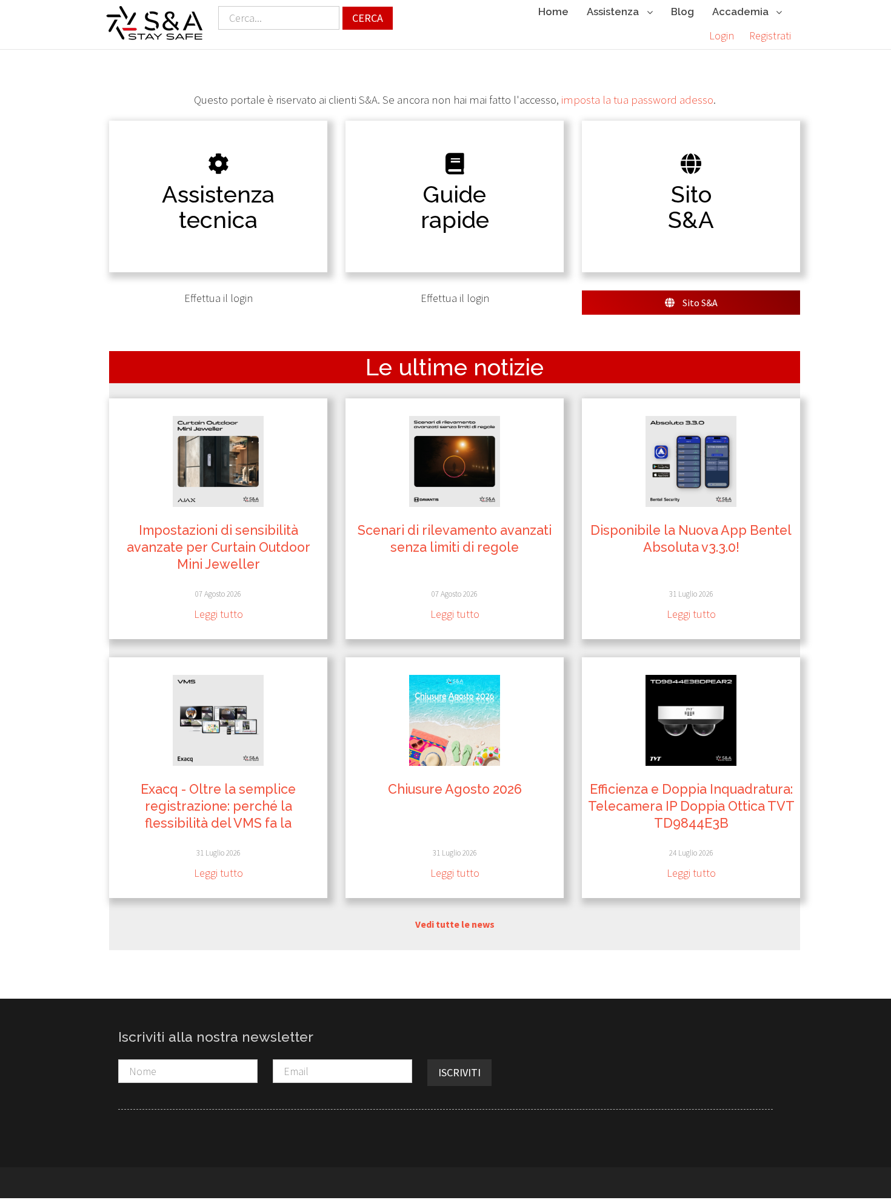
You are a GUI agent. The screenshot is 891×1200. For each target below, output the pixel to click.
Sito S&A (699, 303)
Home (553, 11)
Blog (682, 11)
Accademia (741, 11)
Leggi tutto (218, 614)
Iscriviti (459, 1072)
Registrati (770, 35)
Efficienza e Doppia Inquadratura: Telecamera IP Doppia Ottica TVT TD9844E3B (691, 806)
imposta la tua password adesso (637, 100)
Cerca (367, 18)
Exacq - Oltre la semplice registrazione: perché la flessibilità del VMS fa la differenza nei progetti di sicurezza (218, 823)
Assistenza (614, 11)
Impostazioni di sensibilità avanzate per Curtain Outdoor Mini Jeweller (218, 547)
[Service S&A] (154, 23)
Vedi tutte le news (455, 924)
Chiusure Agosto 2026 (455, 789)
